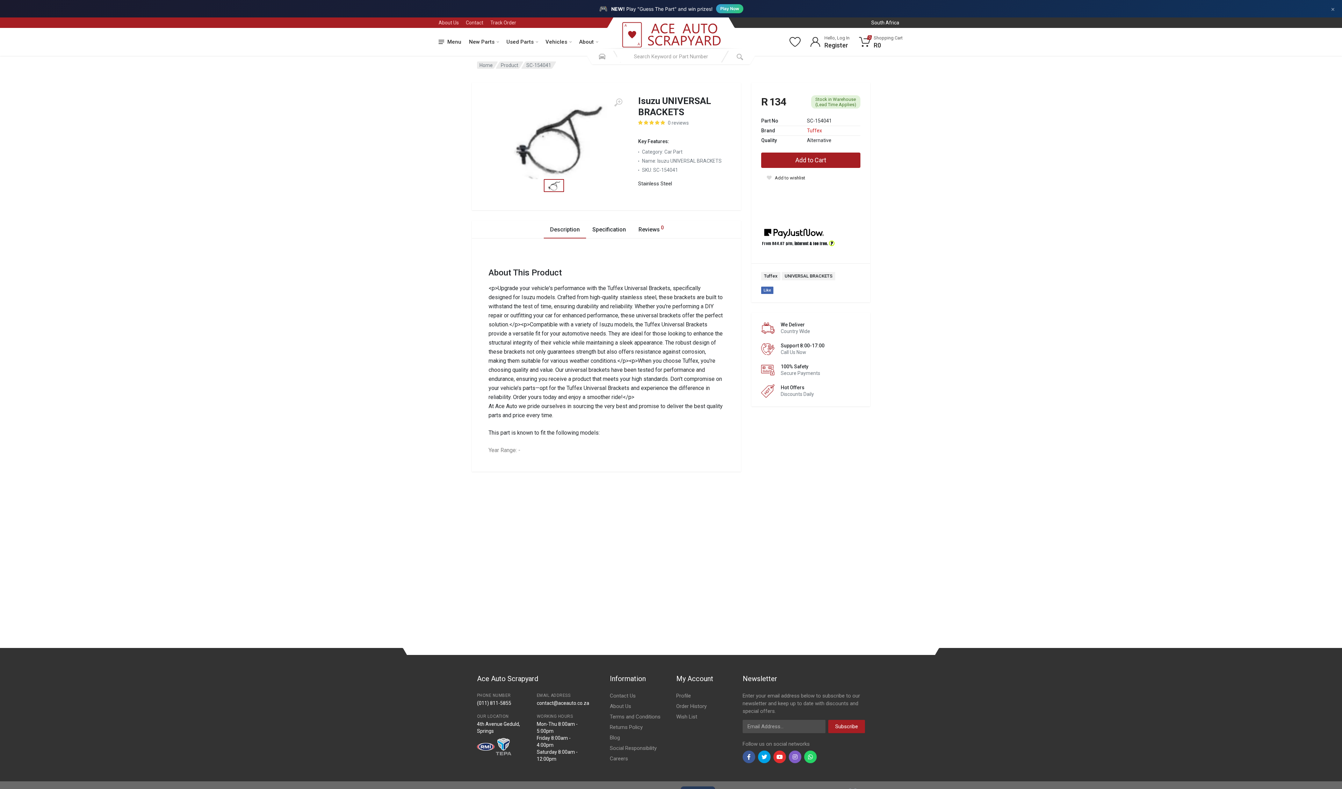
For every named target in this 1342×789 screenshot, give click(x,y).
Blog (615, 738)
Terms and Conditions (635, 717)
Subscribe (846, 726)
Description (565, 229)
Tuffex (814, 130)
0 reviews (678, 123)
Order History (691, 706)
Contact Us (623, 696)
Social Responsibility (633, 748)
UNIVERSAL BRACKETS (808, 276)
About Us (449, 22)
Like (767, 290)
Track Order (503, 22)
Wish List (686, 717)
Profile (683, 696)
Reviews (651, 229)
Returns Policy (626, 727)
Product (509, 65)
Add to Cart (810, 160)
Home (486, 65)
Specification (609, 229)
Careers (619, 758)
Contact (474, 22)
